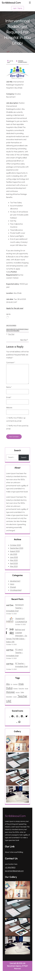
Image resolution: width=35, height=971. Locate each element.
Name (9, 387)
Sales (22, 692)
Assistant (15, 684)
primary (18, 692)
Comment (10, 362)
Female (26, 688)
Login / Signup (17, 8)
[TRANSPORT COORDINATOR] (9, 620)
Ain (11, 684)
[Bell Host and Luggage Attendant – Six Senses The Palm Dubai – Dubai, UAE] (9, 631)
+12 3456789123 (10, 867)
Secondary (9, 696)
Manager (10, 692)
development (15, 581)
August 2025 (15, 551)
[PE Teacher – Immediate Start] (9, 664)
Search (23, 457)
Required (16, 330)
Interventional (23, 329)
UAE (8, 701)
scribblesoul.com (11, 2)
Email (8, 397)
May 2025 (14, 560)
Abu (7, 329)
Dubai (9, 687)
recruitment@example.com (14, 871)
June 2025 (14, 557)
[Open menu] (29, 2)
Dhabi (10, 329)
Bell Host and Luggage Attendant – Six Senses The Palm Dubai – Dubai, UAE (16, 636)
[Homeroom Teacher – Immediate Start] (9, 606)
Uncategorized (11, 325)
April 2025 (14, 563)
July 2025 (13, 554)
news (12, 584)
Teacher (22, 696)
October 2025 (15, 545)
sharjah (15, 696)
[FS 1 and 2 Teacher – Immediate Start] (9, 650)
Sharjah (13, 587)
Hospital (15, 329)
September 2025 (16, 548)
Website (9, 408)
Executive (21, 688)
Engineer (15, 688)
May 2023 (14, 566)
